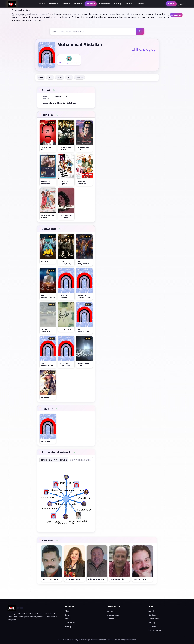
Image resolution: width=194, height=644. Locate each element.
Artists (67, 619)
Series (59, 77)
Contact (140, 3)
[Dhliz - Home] (12, 4)
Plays (69, 77)
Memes (110, 611)
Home (42, 3)
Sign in (171, 4)
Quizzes (110, 619)
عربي (182, 4)
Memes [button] (52, 3)
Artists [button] (89, 3)
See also (79, 77)
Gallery (117, 3)
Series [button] (77, 3)
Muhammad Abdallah (79, 44)
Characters (104, 3)
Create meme (113, 615)
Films (50, 77)
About (129, 3)
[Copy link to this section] (53, 90)
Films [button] (65, 3)
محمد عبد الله (144, 49)
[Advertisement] (19, 57)
